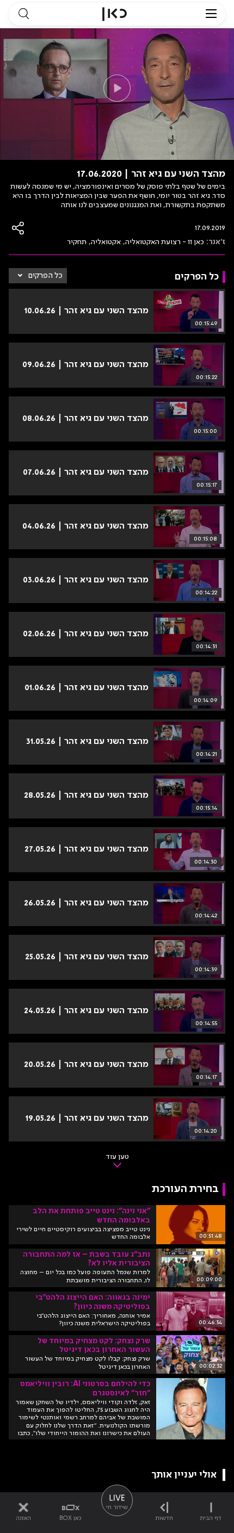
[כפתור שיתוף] (18, 228)
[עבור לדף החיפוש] (23, 14)
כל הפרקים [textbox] (45, 276)
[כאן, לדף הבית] (114, 14)
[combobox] (38, 275)
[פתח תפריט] (211, 14)
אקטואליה (106, 242)
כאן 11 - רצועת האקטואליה (164, 242)
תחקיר (77, 242)
